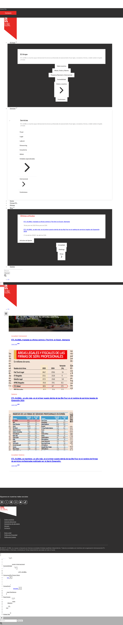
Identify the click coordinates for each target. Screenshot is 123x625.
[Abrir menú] (6, 314)
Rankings (14, 394)
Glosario (6, 526)
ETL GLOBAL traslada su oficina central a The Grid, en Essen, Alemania (47, 221)
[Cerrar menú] (0, 554)
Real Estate (6, 597)
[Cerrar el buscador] (1, 618)
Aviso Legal (7, 533)
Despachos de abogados (12, 524)
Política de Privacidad (10, 535)
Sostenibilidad (7, 566)
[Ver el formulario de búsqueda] (1, 283)
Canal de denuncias (10, 522)
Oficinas (12, 205)
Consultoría (6, 586)
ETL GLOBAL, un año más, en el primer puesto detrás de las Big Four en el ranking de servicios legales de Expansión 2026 (61, 230)
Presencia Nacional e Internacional (14, 564)
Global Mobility (7, 603)
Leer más (15, 344)
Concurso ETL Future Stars (11, 575)
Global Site (3, 9)
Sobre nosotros (9, 519)
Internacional (23, 336)
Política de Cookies (10, 537)
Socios (12, 201)
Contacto (8, 13)
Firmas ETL (13, 203)
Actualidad (14, 336)
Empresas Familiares (9, 592)
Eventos (12, 267)
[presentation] (56, 370)
